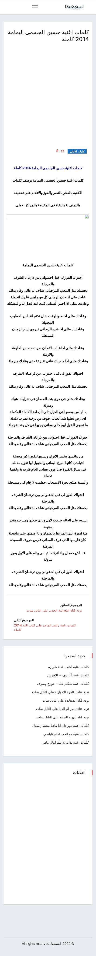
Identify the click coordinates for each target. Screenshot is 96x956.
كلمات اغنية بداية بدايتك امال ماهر (66, 742)
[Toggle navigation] (34, 7)
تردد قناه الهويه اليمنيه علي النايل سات (63, 717)
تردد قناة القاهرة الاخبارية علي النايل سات (60, 692)
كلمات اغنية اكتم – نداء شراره (68, 667)
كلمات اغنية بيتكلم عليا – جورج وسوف (63, 683)
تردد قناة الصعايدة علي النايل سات (65, 700)
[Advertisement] (48, 95)
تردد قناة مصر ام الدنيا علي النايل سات (62, 709)
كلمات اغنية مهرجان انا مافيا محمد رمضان (60, 726)
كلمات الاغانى (77, 151)
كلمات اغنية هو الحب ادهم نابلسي (66, 734)
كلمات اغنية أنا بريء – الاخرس (68, 675)
